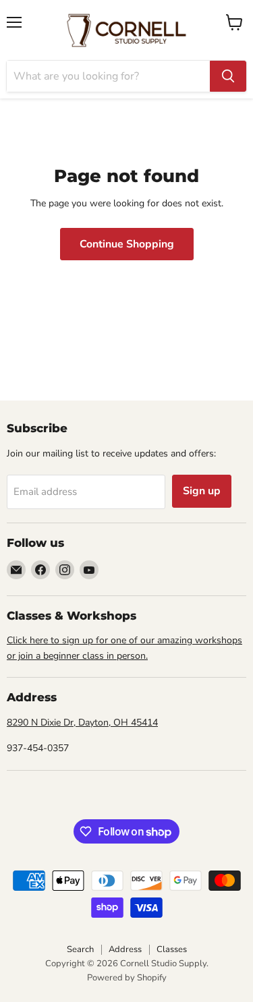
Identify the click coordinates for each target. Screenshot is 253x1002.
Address (125, 949)
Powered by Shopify (127, 978)
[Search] (228, 76)
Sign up (202, 490)
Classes (172, 949)
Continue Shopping (127, 244)
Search (80, 949)
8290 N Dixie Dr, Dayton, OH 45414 (82, 722)
